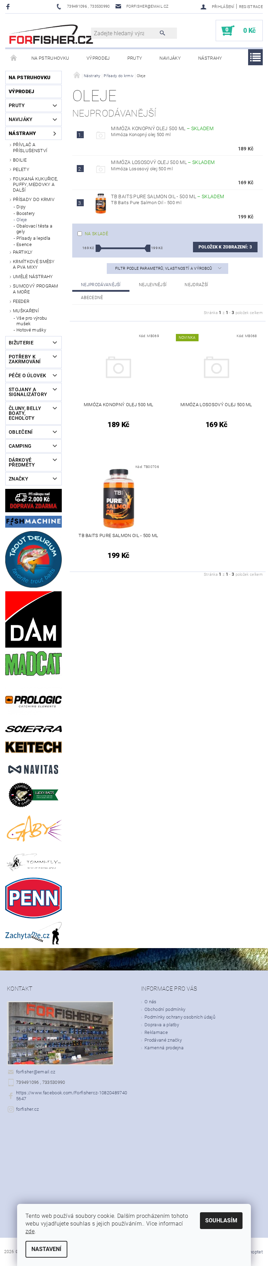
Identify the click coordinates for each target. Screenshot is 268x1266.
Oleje (21, 219)
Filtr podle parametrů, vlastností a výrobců (164, 268)
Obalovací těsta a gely (34, 228)
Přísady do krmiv (33, 199)
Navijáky (170, 58)
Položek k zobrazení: (225, 247)
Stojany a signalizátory (28, 392)
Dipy (20, 206)
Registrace (251, 7)
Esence (24, 244)
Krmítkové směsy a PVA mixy (34, 264)
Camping (20, 446)
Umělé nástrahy (33, 276)
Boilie (20, 160)
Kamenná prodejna (164, 1047)
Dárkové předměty (22, 462)
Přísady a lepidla (33, 238)
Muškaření (26, 310)
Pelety (21, 169)
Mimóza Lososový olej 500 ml (163, 162)
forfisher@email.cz (35, 1071)
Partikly (23, 252)
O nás (150, 1001)
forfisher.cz (27, 1109)
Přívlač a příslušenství (30, 147)
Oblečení (21, 432)
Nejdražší (196, 284)
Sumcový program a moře (35, 288)
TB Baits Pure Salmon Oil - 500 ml (167, 196)
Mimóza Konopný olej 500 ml (162, 128)
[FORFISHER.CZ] (52, 34)
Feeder (21, 301)
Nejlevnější (153, 284)
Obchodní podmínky (164, 1009)
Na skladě (96, 233)
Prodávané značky (163, 1040)
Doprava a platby (161, 1024)
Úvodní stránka (14, 58)
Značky (18, 479)
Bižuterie (21, 342)
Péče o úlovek (27, 375)
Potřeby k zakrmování (24, 359)
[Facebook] (9, 6)
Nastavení (46, 1249)
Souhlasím (221, 1220)
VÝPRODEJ (98, 58)
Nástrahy (210, 58)
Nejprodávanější (101, 284)
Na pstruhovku (50, 58)
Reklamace (156, 1032)
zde (30, 1231)
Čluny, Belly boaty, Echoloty (25, 413)
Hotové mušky (31, 330)
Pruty (134, 58)
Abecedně (92, 297)
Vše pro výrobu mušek (31, 320)
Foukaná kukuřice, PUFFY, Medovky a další (35, 184)
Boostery (25, 213)
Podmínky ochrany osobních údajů (179, 1017)
